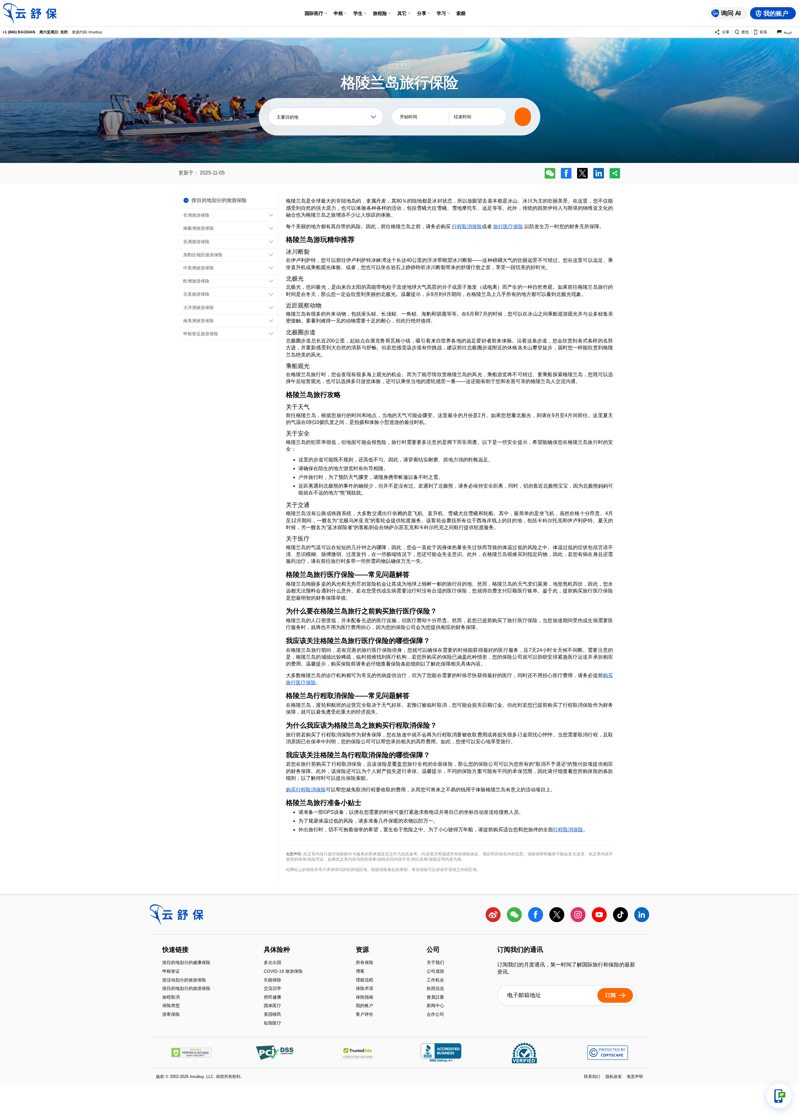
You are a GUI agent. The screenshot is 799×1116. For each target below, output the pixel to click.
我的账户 (364, 1006)
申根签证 (171, 972)
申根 (338, 13)
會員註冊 (435, 998)
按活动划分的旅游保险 (184, 980)
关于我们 (435, 963)
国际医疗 (314, 13)
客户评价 (364, 1014)
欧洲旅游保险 (196, 280)
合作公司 (435, 1014)
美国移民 (272, 1015)
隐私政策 (613, 1076)
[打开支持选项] (779, 1096)
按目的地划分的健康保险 (186, 963)
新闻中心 (435, 1006)
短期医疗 (272, 1023)
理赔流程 (364, 980)
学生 (358, 13)
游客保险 (171, 1014)
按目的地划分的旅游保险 (186, 989)
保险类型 (171, 1006)
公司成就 (435, 972)
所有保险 (364, 963)
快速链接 (175, 950)
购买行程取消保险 (306, 789)
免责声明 (635, 1076)
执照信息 (435, 989)
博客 (360, 972)
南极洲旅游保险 (198, 228)
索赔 (461, 13)
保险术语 (364, 989)
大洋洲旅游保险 (198, 307)
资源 (362, 950)
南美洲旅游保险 (198, 320)
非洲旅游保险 (196, 215)
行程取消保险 (467, 226)
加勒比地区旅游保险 (203, 254)
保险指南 (364, 998)
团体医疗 (272, 1006)
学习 (441, 13)
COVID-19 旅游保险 (283, 972)
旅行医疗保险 (508, 226)
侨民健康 (272, 998)
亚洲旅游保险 (196, 241)
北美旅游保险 (196, 294)
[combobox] (326, 116)
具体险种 (277, 950)
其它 (402, 13)
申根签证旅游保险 (200, 333)
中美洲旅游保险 (198, 267)
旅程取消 (171, 998)
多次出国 (272, 963)
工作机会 (435, 980)
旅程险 (380, 13)
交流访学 (272, 989)
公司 (433, 950)
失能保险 (272, 980)
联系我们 (592, 1076)
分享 (421, 13)
